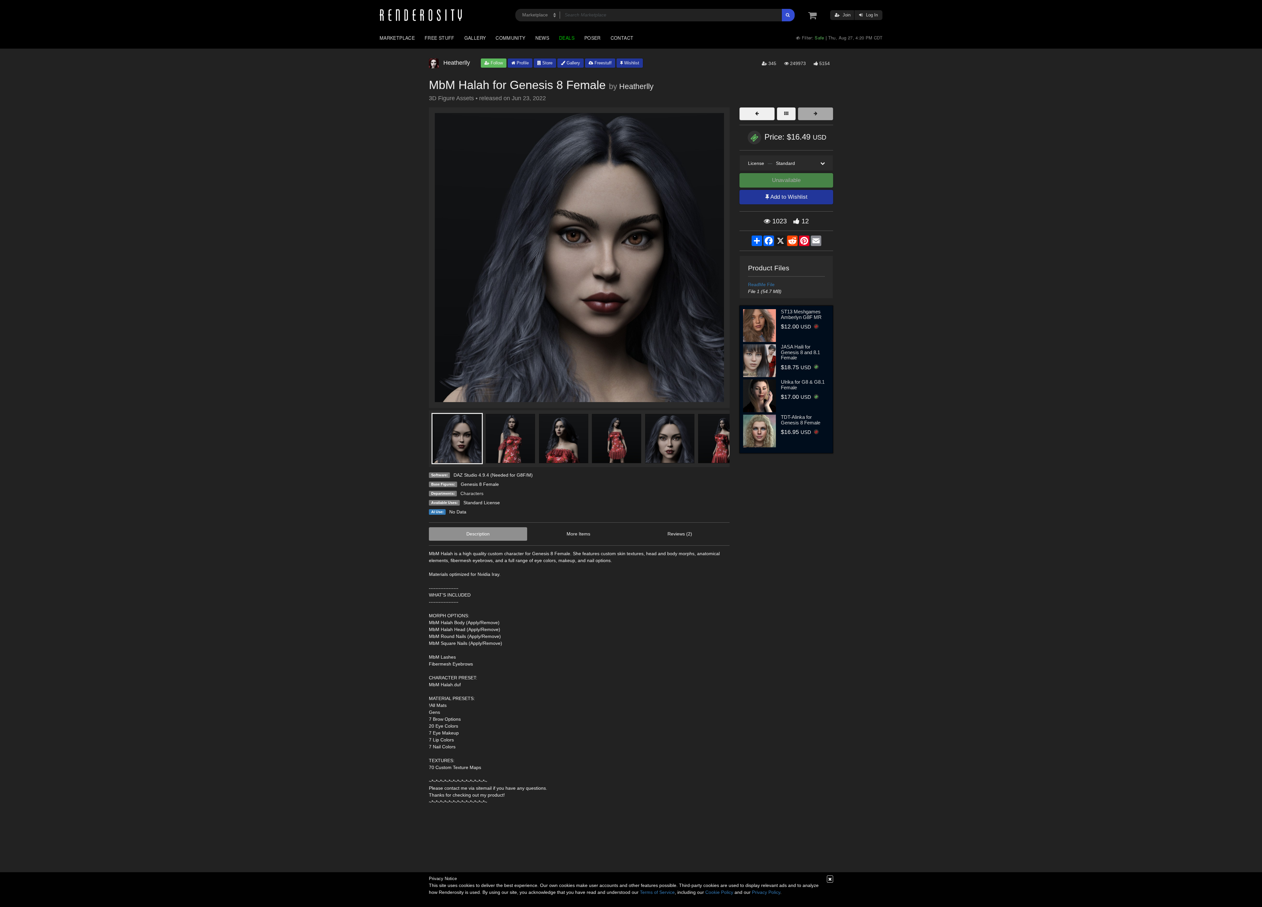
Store (546, 62)
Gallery (475, 37)
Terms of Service (657, 892)
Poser (592, 37)
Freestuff (602, 62)
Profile (522, 62)
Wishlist (631, 62)
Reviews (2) (679, 533)
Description (478, 533)
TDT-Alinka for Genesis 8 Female (800, 419)
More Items (578, 533)
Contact (622, 37)
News (542, 37)
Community (510, 37)
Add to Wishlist (788, 197)
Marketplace (397, 37)
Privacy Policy (766, 892)
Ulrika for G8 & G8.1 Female (803, 384)
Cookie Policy (719, 892)
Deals (566, 37)
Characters (471, 493)
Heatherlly (636, 86)
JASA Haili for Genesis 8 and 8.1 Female (800, 352)
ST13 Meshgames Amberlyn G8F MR (801, 314)
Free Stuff (440, 37)
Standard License (481, 502)
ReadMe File (761, 284)
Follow (496, 62)
